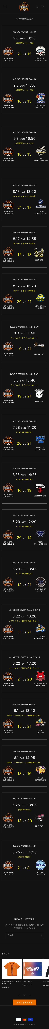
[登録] (41, 935)
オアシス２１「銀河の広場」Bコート (24, 621)
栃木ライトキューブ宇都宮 (24, 196)
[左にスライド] (19, 995)
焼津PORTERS (24, 810)
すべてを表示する (24, 1002)
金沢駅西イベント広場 (24, 43)
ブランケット (27, 982)
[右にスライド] (30, 995)
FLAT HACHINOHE (24, 432)
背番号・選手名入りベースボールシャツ (11, 983)
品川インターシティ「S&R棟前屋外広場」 (24, 715)
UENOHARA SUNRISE (27, 1024)
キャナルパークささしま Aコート (24, 338)
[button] (5, 7)
